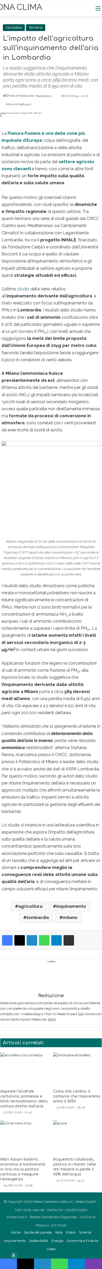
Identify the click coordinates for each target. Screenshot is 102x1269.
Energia (57, 1241)
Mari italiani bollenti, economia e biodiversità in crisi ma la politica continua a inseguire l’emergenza (22, 1169)
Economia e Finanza (82, 1241)
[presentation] (27, 331)
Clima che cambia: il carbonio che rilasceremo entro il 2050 (76, 1096)
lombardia (38, 917)
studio (23, 288)
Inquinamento (15, 1241)
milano (70, 917)
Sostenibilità (38, 1241)
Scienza (85, 1232)
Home (15, 1232)
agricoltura (30, 906)
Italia (59, 1232)
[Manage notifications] (13, 1255)
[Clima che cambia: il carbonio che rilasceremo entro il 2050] (77, 1069)
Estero (71, 1232)
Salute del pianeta (38, 1232)
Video (51, 1249)
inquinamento (71, 906)
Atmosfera (14, 27)
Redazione (43, 96)
